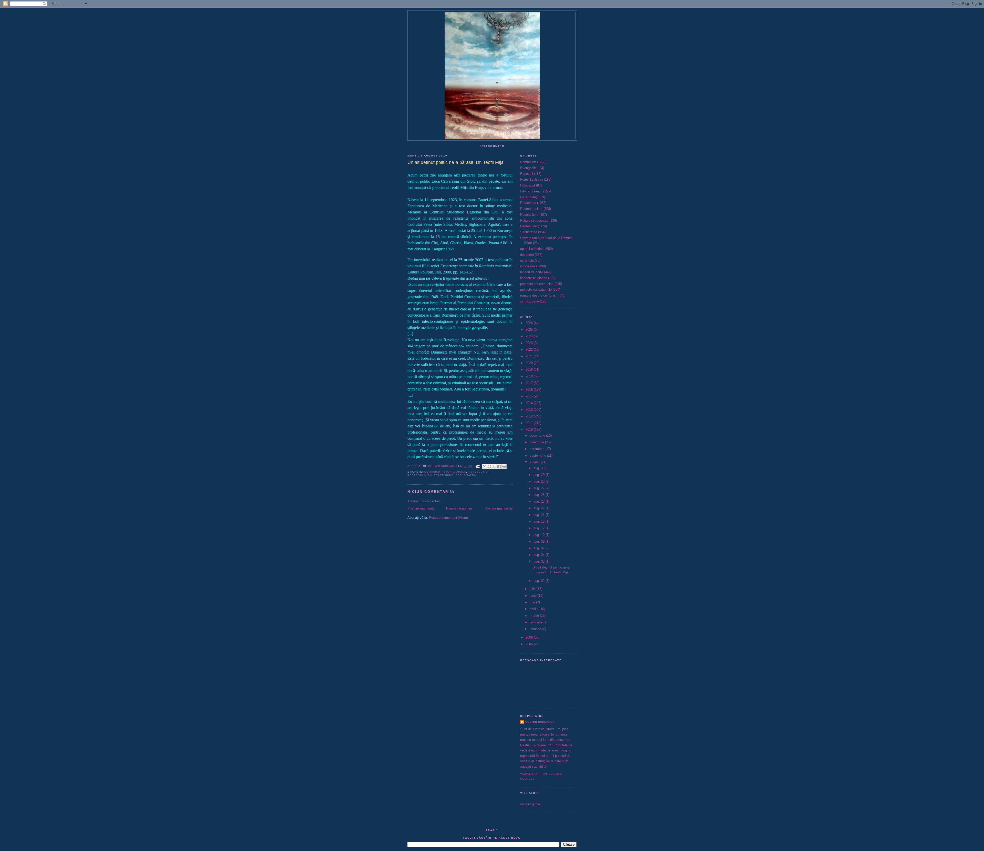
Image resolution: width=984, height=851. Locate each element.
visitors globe (530, 804)
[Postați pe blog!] (489, 466)
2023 (530, 343)
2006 (530, 644)
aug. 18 (540, 521)
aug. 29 (540, 475)
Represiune (443, 475)
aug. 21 (540, 515)
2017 (530, 383)
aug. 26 (540, 495)
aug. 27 (540, 488)
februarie (537, 622)
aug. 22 (540, 508)
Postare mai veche (498, 508)
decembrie (538, 435)
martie (535, 616)
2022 (530, 349)
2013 (530, 410)
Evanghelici (528, 168)
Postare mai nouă (420, 508)
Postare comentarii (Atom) (448, 518)
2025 (530, 329)
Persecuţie (478, 471)
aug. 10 (540, 535)
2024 (530, 336)
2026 (530, 323)
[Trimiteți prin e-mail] (484, 466)
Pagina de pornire (459, 508)
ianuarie (536, 629)
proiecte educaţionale (536, 289)
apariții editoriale (532, 249)
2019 (530, 369)
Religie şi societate (534, 220)
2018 (530, 376)
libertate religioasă (533, 278)
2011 (530, 423)
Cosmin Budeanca (540, 721)
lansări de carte (531, 272)
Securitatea (465, 475)
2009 (530, 637)
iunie (534, 596)
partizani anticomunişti (537, 284)
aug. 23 (540, 501)
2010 (530, 430)
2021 (530, 356)
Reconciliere (529, 215)
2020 (530, 363)
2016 (530, 390)
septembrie (538, 455)
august (535, 462)
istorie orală (454, 471)
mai (533, 602)
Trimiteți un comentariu (424, 501)
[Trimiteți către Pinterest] (504, 466)
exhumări (527, 260)
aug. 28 (540, 481)
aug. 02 (540, 581)
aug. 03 (540, 561)
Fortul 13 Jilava (531, 179)
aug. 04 (540, 555)
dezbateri (527, 255)
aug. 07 (540, 548)
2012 (530, 416)
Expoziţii (526, 174)
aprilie (534, 609)
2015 (530, 396)
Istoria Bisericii (531, 191)
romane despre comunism (539, 295)
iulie (533, 589)
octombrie (537, 449)
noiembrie (537, 442)
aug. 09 (540, 541)
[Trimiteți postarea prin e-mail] (477, 466)
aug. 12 (540, 528)
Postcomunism (419, 475)
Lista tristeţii (529, 197)
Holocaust (527, 185)
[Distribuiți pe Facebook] (499, 466)
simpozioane (529, 301)
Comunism (432, 471)
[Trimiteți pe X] (494, 466)
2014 (530, 403)
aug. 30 (540, 468)
